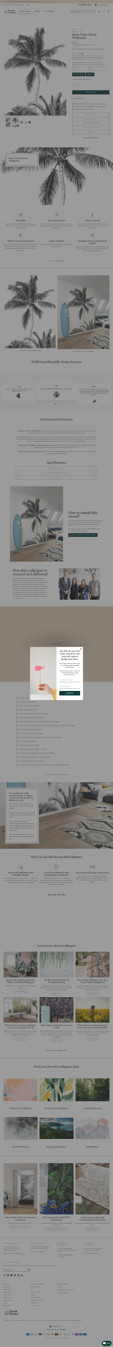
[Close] (81, 649)
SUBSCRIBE (69, 693)
